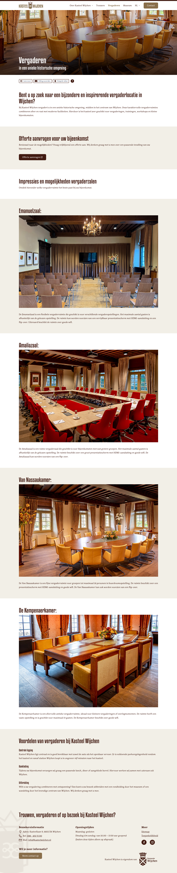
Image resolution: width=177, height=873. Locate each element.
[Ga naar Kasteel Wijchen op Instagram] (152, 842)
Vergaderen (114, 5)
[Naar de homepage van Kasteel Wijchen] (31, 5)
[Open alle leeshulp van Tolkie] (72, 81)
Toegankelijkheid (149, 835)
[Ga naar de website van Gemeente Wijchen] (147, 859)
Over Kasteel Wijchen (80, 5)
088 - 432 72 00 (34, 836)
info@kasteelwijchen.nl (39, 840)
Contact (151, 5)
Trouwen (100, 5)
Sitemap (145, 831)
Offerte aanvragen (34, 158)
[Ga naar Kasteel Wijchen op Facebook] (144, 842)
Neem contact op (30, 856)
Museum (127, 5)
